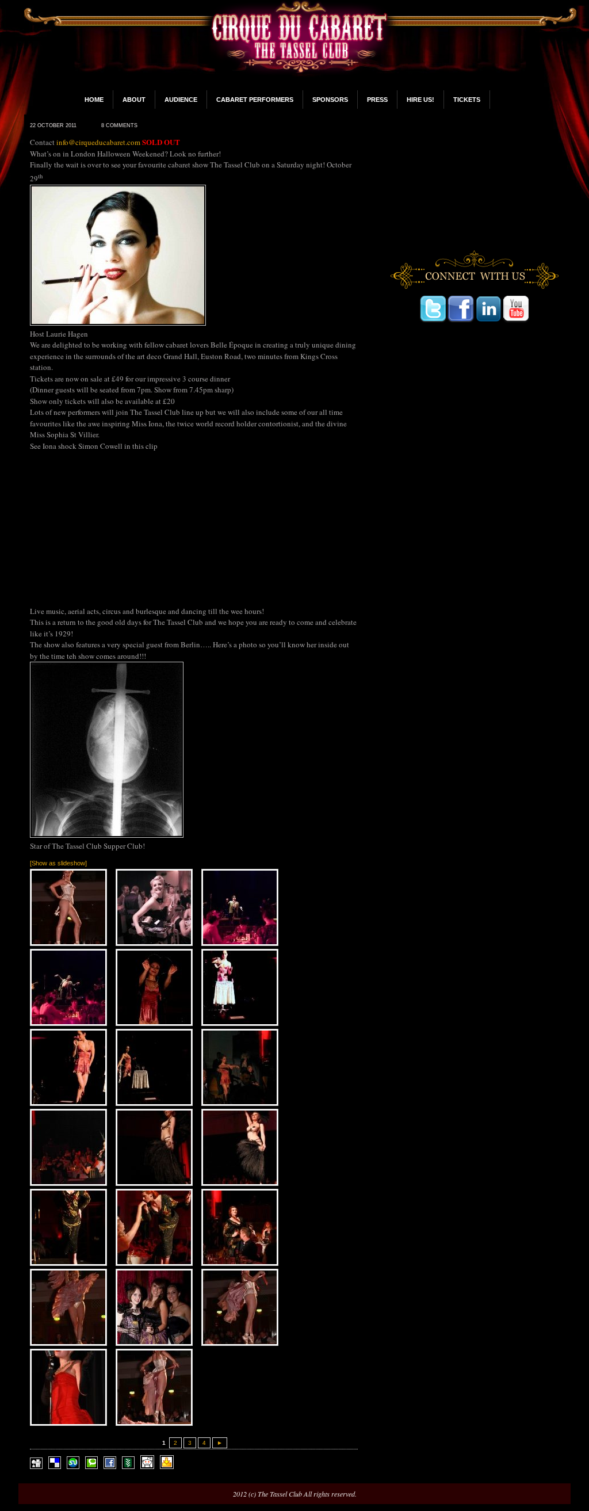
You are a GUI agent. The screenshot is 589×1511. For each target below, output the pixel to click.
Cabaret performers (254, 99)
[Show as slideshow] (58, 863)
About (134, 99)
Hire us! (420, 99)
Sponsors (330, 99)
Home (94, 99)
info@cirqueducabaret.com (98, 142)
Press (377, 99)
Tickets (466, 99)
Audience (181, 99)
